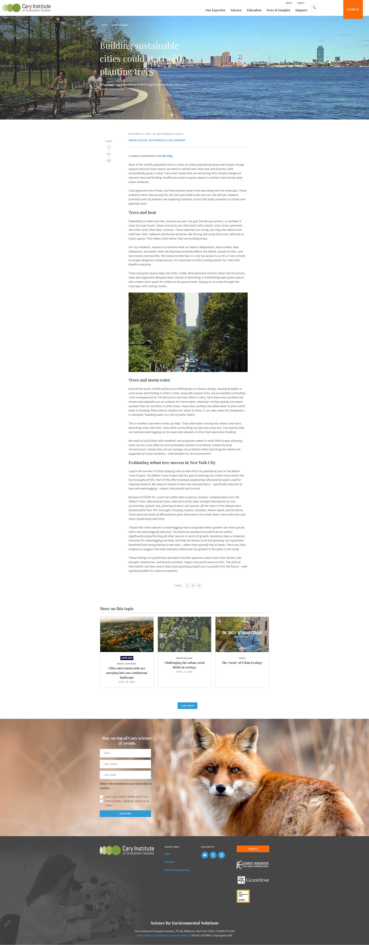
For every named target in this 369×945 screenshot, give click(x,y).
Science (236, 10)
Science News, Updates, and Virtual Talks (127, 803)
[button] (188, 371)
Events (301, 3)
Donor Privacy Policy (177, 870)
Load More (187, 705)
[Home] (26, 13)
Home (104, 25)
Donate (353, 9)
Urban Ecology (138, 140)
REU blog (167, 156)
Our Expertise (215, 10)
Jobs (167, 854)
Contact (170, 862)
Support (301, 10)
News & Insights (278, 10)
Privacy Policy (145, 935)
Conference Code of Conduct (172, 935)
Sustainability (158, 140)
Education (254, 10)
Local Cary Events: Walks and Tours (126, 796)
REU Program (177, 140)
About (289, 3)
